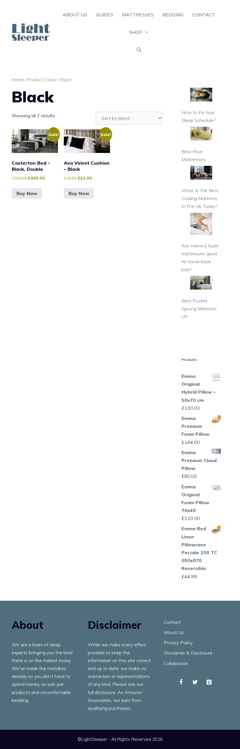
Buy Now (26, 193)
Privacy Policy (178, 642)
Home (18, 79)
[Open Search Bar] (139, 49)
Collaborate (176, 663)
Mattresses (138, 15)
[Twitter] (195, 682)
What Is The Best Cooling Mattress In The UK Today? (200, 198)
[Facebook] (181, 682)
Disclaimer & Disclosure (188, 653)
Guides (104, 15)
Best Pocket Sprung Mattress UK (199, 308)
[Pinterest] (209, 682)
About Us (75, 15)
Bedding (173, 15)
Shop (135, 32)
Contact (203, 15)
